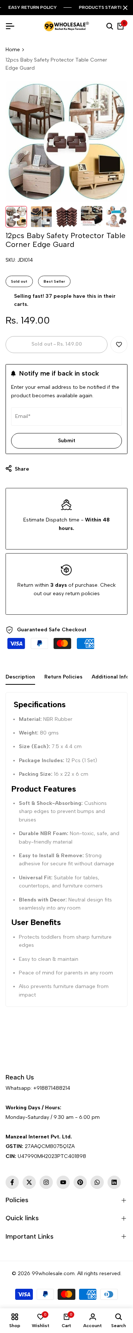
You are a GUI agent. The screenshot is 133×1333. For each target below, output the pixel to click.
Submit (66, 440)
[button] (118, 344)
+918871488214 (51, 1088)
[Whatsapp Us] (6, 1098)
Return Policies (63, 677)
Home (13, 49)
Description (20, 677)
